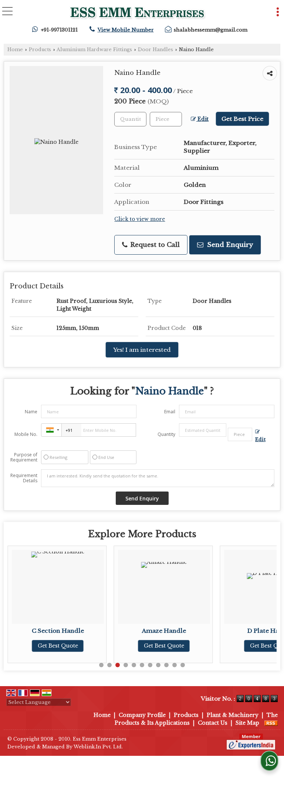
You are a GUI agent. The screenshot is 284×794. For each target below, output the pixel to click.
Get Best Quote (44, 645)
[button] (126, 30)
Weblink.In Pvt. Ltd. (98, 747)
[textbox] (166, 119)
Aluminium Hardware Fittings (94, 49)
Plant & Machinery (232, 715)
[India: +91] (51, 430)
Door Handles (155, 49)
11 (182, 665)
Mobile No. (25, 434)
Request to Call (154, 245)
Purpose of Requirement (23, 457)
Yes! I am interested (142, 349)
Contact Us (212, 722)
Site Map (247, 722)
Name (31, 411)
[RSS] (271, 722)
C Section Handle (44, 630)
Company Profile (142, 715)
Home (15, 49)
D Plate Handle (257, 630)
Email (169, 411)
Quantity (166, 434)
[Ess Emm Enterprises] (138, 14)
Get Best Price (242, 118)
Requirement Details (23, 478)
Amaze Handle (151, 630)
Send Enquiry (229, 245)
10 (174, 665)
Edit (202, 119)
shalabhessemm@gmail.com (210, 30)
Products (40, 49)
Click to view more (139, 219)
